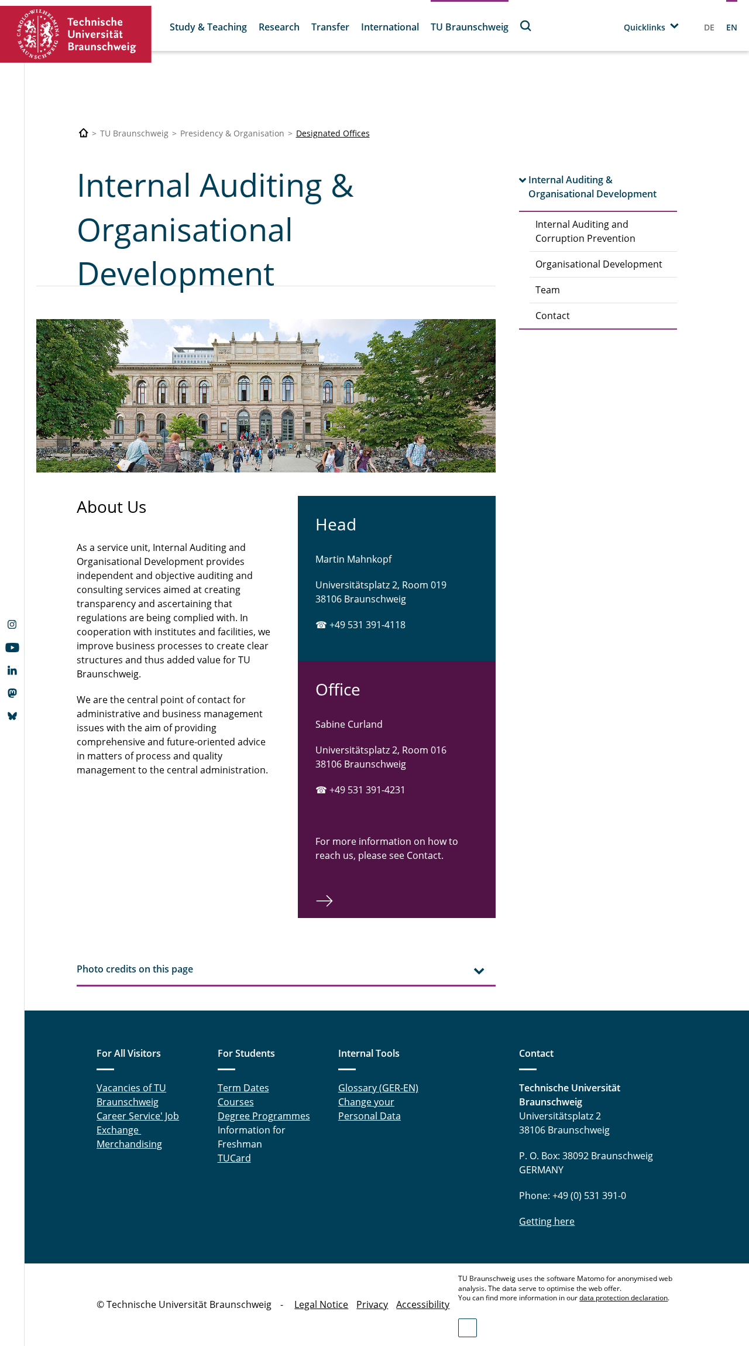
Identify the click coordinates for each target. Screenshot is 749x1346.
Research (279, 26)
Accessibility (422, 1304)
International (390, 26)
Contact (552, 315)
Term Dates (243, 1087)
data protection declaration (623, 1298)
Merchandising (129, 1144)
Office (337, 689)
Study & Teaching (208, 26)
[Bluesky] (12, 717)
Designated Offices (333, 133)
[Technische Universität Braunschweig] (76, 34)
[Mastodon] (12, 694)
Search (526, 25)
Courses (236, 1101)
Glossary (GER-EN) (378, 1087)
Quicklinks (644, 27)
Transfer (330, 26)
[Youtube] (12, 649)
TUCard (234, 1158)
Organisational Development (598, 264)
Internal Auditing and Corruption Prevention (585, 231)
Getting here (547, 1221)
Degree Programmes (264, 1115)
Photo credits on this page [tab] (135, 969)
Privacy (372, 1304)
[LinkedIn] (12, 672)
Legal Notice (321, 1304)
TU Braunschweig (470, 26)
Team (547, 289)
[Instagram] (12, 626)
